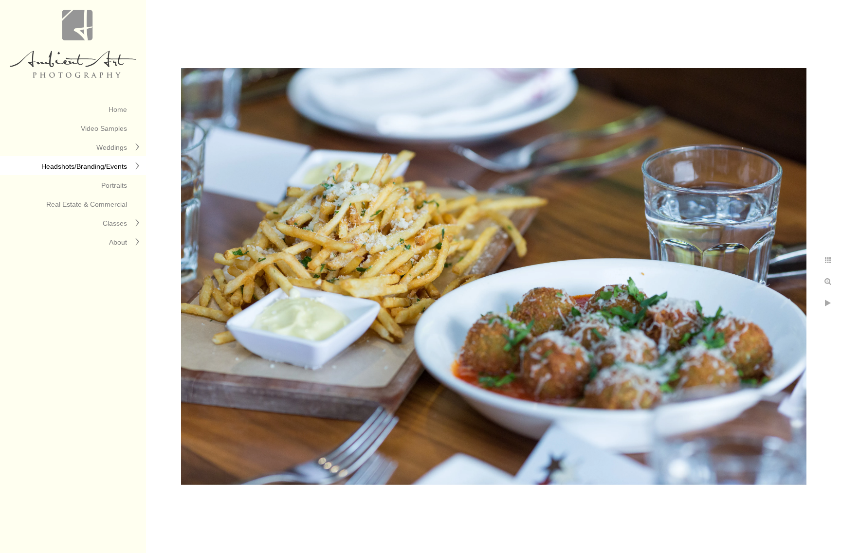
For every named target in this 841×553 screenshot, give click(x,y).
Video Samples (104, 128)
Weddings (111, 147)
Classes (115, 223)
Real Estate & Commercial (86, 204)
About (118, 242)
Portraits (114, 185)
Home (118, 109)
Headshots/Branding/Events (84, 166)
